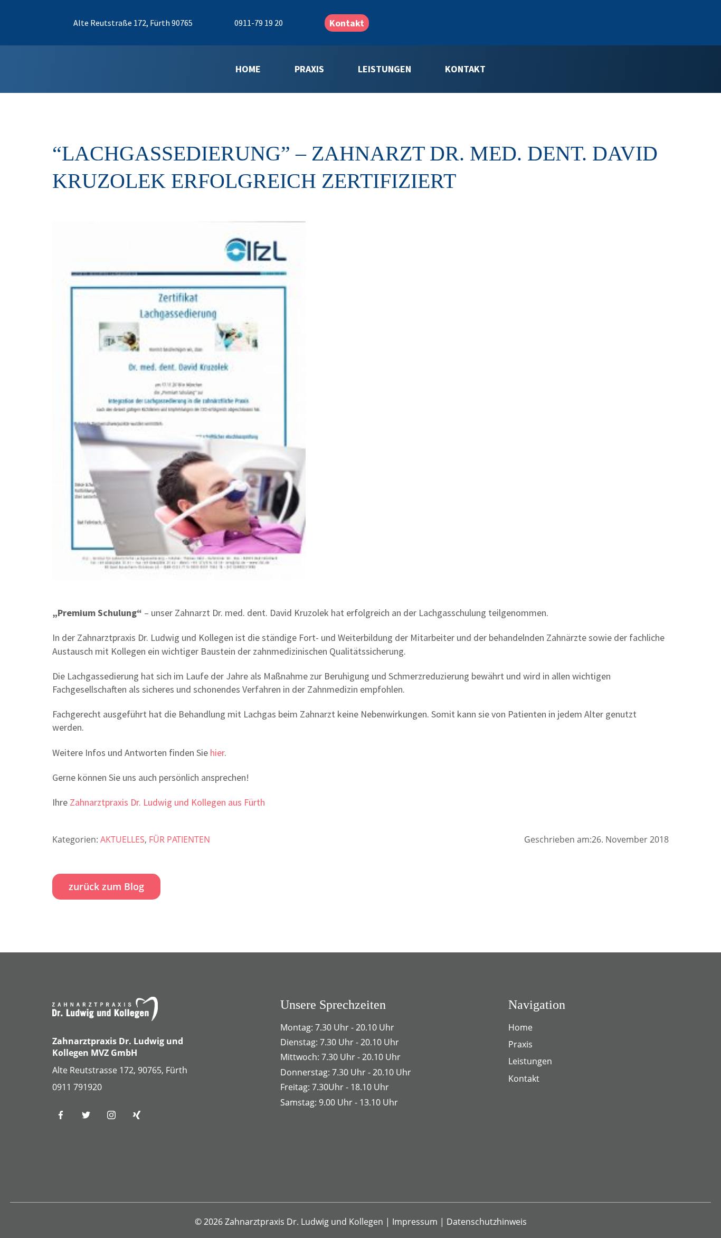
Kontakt (346, 23)
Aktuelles (122, 839)
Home (248, 69)
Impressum (416, 1221)
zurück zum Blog (106, 886)
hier (217, 752)
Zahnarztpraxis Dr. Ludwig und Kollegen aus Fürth (167, 802)
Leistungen (384, 69)
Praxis (309, 69)
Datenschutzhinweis (487, 1221)
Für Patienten (179, 839)
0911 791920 (77, 1087)
